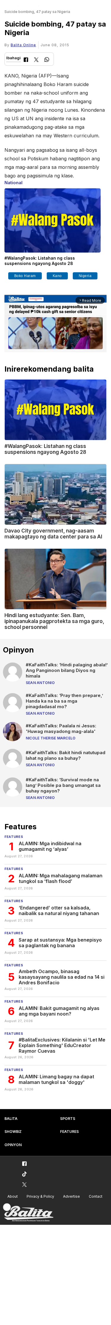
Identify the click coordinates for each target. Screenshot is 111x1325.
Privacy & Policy (40, 1196)
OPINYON (13, 1145)
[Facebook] (26, 60)
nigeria (85, 276)
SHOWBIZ (13, 1131)
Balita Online (23, 45)
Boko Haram (25, 276)
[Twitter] (36, 60)
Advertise (71, 1196)
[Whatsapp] (46, 60)
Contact (95, 1196)
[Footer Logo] (28, 1212)
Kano (57, 276)
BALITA (10, 1118)
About (12, 1196)
